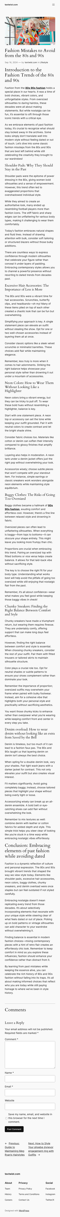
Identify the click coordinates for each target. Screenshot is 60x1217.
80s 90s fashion (35, 87)
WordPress (24, 1210)
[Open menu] (53, 4)
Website (9, 1100)
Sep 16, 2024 (11, 62)
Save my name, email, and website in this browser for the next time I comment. (30, 1118)
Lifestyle (44, 62)
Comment (11, 1039)
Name (9, 1072)
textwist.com (11, 4)
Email (9, 1086)
